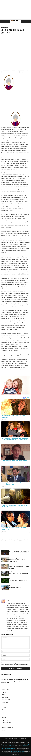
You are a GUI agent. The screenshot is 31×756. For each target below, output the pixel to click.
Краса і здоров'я (6, 699)
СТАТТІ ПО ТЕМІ (6, 548)
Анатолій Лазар (6, 34)
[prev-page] (14, 593)
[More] (27, 72)
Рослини (4, 717)
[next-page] (16, 593)
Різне (3, 712)
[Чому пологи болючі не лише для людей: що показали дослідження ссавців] (5, 566)
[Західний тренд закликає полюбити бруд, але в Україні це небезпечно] (5, 573)
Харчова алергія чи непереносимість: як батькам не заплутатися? (18, 559)
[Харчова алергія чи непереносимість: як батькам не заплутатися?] (5, 559)
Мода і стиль (5, 702)
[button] (2, 21)
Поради (4, 707)
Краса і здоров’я (22, 738)
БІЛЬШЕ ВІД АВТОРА (18, 548)
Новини (4, 704)
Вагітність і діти (9, 25)
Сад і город (5, 720)
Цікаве (3, 730)
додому (3, 25)
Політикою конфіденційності (17, 751)
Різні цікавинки (5, 715)
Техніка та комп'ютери (7, 727)
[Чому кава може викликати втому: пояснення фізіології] (5, 587)
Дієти (3, 694)
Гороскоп (4, 692)
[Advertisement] (15, 10)
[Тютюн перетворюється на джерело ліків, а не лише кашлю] (5, 580)
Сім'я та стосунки (6, 722)
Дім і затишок (5, 697)
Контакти (27, 740)
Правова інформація (19, 740)
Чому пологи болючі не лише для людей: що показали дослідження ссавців (19, 566)
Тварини (4, 725)
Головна (6, 738)
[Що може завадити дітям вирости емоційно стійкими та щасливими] (5, 552)
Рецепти (4, 710)
